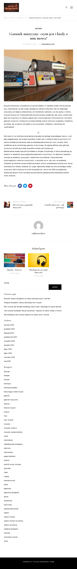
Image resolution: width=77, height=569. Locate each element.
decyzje (7, 372)
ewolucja (7, 384)
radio (6, 472)
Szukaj (6, 283)
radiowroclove (48, 44)
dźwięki (6, 376)
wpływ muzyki (9, 517)
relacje (6, 476)
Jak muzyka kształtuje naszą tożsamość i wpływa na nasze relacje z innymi (32, 311)
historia (38, 28)
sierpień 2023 (9, 345)
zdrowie (7, 533)
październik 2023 (10, 337)
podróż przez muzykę (12, 464)
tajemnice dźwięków (11, 493)
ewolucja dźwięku (10, 388)
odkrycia (7, 448)
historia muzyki (9, 408)
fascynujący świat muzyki (13, 392)
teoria (6, 497)
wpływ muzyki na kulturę (13, 521)
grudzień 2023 (9, 329)
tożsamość (8, 501)
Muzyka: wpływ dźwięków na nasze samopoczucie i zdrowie (27, 299)
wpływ (6, 513)
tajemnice (7, 489)
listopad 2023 (9, 333)
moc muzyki (8, 420)
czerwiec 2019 (9, 357)
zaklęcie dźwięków (11, 529)
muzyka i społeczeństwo (13, 432)
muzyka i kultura (10, 428)
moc (5, 416)
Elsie (38, 562)
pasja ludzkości (9, 456)
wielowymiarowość (11, 509)
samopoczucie (9, 480)
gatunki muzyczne (11, 400)
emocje (6, 379)
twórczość (8, 505)
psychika (7, 468)
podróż (6, 460)
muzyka (7, 424)
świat (6, 485)
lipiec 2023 (8, 349)
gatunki (6, 396)
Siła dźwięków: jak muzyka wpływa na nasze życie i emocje (26, 315)
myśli (6, 436)
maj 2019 (7, 361)
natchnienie (8, 440)
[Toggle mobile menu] (71, 7)
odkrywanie (8, 452)
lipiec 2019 (8, 353)
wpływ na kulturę (10, 525)
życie (6, 541)
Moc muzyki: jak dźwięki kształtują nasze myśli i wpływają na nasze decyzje (32, 307)
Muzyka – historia (14, 270)
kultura (6, 412)
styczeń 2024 (9, 325)
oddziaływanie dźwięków (13, 444)
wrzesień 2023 (9, 341)
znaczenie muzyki (11, 537)
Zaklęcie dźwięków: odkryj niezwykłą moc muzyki (23, 303)
